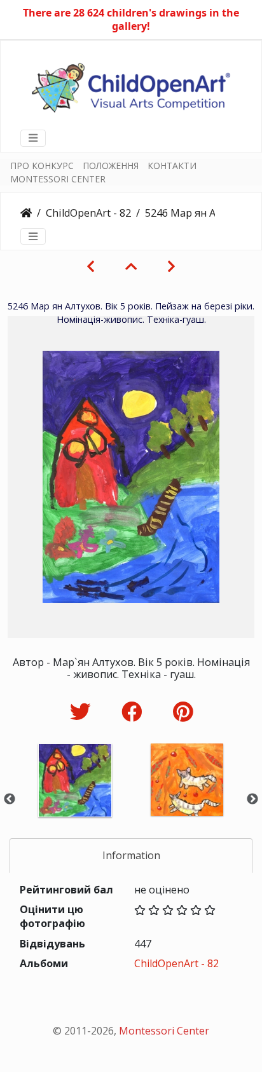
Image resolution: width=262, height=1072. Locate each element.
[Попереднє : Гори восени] (90, 266)
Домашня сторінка (26, 213)
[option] (75, 797)
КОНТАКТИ (172, 165)
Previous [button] (9, 799)
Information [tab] (131, 855)
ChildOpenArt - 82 (88, 213)
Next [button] (252, 799)
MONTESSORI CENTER (58, 179)
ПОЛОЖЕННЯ (111, 165)
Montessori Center (164, 1031)
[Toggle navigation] (33, 138)
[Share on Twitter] (83, 711)
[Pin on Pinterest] (182, 711)
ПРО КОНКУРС (42, 165)
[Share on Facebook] (134, 711)
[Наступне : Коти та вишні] (171, 266)
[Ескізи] (131, 266)
